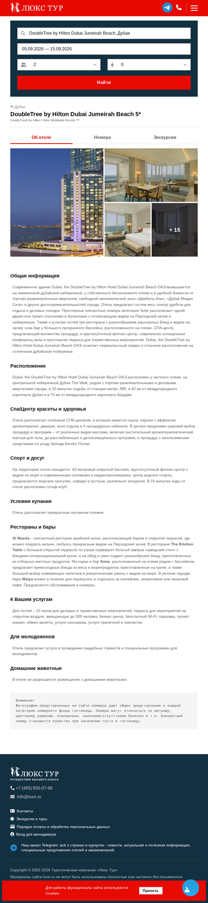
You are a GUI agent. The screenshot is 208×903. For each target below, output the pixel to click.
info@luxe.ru (29, 796)
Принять (151, 891)
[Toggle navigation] (192, 8)
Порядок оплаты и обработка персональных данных (63, 827)
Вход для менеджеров (36, 834)
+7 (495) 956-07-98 (34, 788)
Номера (102, 137)
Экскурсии (165, 137)
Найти (104, 82)
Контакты (25, 811)
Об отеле (41, 137)
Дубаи (20, 106)
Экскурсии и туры (31, 819)
